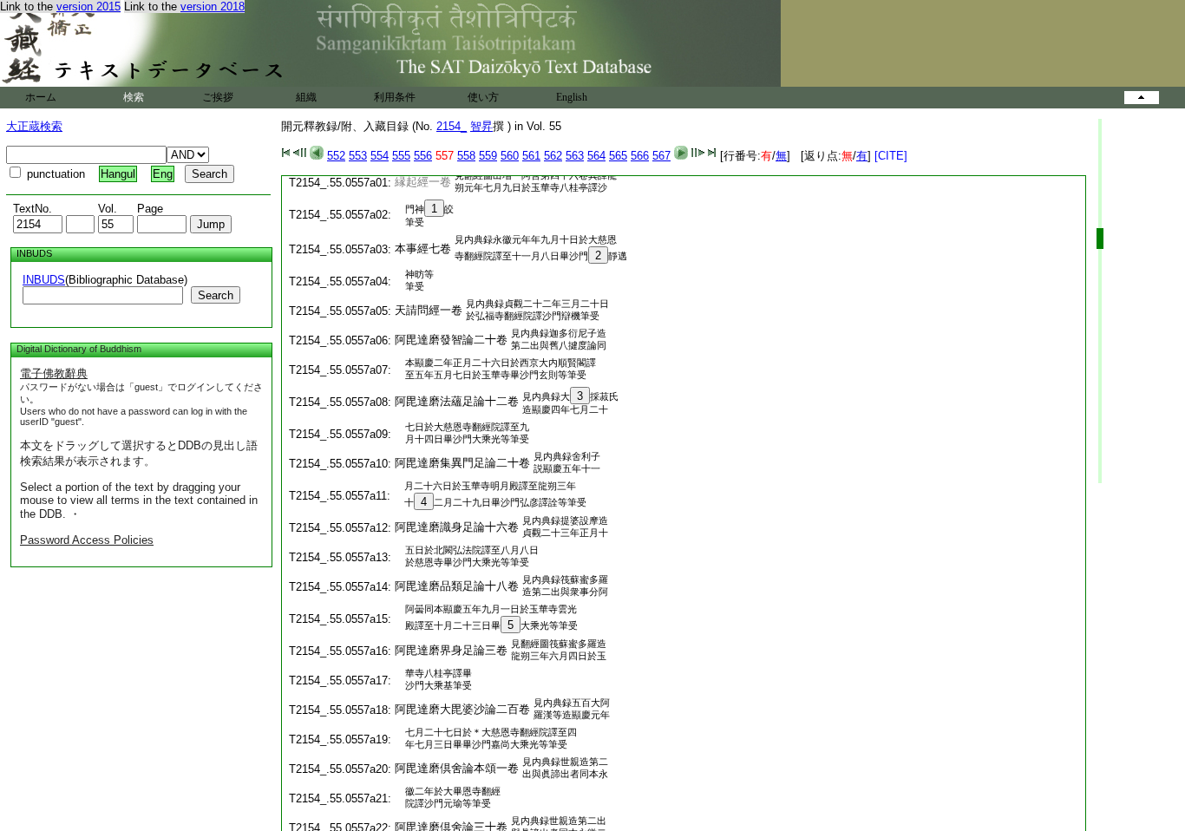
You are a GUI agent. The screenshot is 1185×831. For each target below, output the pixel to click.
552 (336, 155)
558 (466, 155)
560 (510, 155)
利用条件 (395, 97)
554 (379, 155)
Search (215, 295)
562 (553, 155)
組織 (306, 97)
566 (640, 155)
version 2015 (88, 6)
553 (358, 155)
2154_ (451, 126)
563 (575, 155)
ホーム (40, 97)
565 (618, 155)
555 (401, 155)
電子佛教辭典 (54, 373)
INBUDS (44, 279)
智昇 (481, 126)
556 (423, 155)
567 (661, 155)
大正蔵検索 (34, 126)
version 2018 (212, 6)
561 (531, 155)
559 (488, 155)
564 (596, 155)
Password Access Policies (87, 539)
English (571, 97)
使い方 (483, 97)
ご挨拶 (217, 97)
